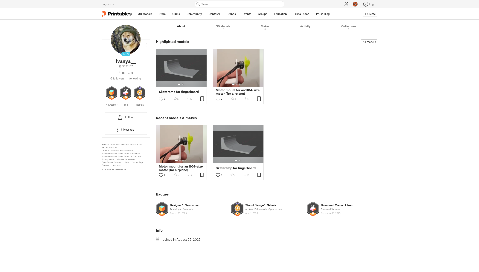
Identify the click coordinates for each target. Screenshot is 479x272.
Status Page (137, 162)
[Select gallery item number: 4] (243, 84)
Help (126, 162)
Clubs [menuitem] (176, 13)
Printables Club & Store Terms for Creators (121, 156)
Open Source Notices (111, 162)
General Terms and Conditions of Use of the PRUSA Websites (122, 145)
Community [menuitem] (194, 13)
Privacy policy (108, 159)
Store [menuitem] (162, 13)
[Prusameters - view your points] (355, 4)
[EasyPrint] (346, 4)
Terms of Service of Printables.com (117, 150)
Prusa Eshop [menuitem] (301, 13)
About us (116, 165)
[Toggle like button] (161, 98)
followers (117, 78)
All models (369, 41)
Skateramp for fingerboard (179, 91)
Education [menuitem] (280, 13)
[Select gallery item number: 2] (183, 84)
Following (134, 78)
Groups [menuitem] (262, 13)
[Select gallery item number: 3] (240, 84)
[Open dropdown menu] (146, 43)
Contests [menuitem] (214, 13)
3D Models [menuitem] (145, 13)
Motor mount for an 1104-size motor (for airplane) (238, 91)
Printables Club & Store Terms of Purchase (121, 153)
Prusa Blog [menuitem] (323, 13)
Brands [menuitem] (231, 13)
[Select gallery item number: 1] (179, 84)
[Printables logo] (117, 14)
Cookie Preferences (126, 159)
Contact (105, 165)
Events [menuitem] (246, 13)
